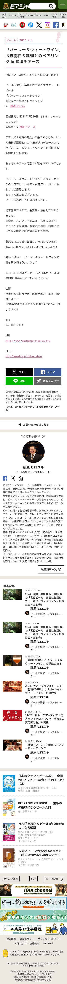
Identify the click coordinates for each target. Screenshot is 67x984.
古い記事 (13, 878)
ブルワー (37, 16)
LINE (22, 380)
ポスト (22, 372)
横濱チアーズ (27, 126)
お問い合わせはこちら (36, 424)
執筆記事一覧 (49, 569)
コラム (46, 16)
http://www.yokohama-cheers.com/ (28, 340)
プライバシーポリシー (49, 939)
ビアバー (29, 16)
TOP (33, 878)
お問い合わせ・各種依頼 (26, 943)
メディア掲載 (62, 15)
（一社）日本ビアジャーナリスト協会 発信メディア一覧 (32, 408)
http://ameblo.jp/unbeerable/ (24, 356)
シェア (51, 372)
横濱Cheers (17, 106)
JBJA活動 (54, 15)
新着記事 (4, 15)
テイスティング (21, 15)
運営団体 (11, 939)
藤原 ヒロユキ (33, 467)
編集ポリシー (27, 939)
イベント (12, 16)
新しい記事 (51, 879)
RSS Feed (48, 943)
